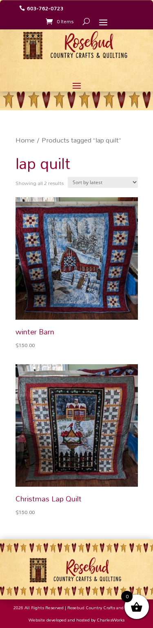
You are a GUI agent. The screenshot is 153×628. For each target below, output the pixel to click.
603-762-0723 (45, 8)
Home (25, 140)
